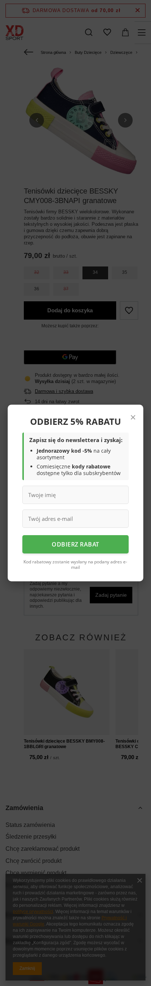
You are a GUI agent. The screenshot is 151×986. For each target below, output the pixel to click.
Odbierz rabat (75, 544)
